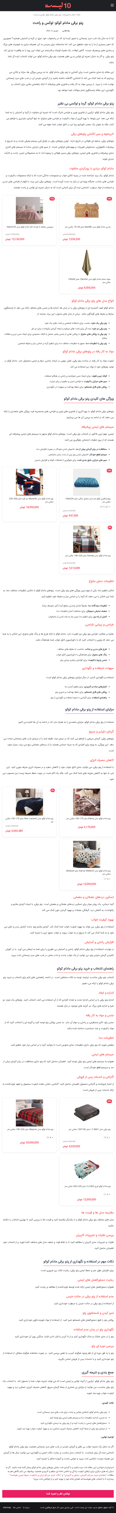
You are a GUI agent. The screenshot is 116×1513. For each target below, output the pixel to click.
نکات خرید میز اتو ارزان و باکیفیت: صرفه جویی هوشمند (35, 1475)
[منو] (112, 6)
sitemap (7, 1507)
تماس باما (17, 1507)
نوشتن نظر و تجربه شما (58, 1494)
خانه (79, 15)
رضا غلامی (66, 30)
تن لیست (83, 1507)
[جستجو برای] (3, 6)
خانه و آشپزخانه (69, 15)
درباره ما (26, 1507)
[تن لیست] (58, 5)
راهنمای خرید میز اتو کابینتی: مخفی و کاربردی (85, 1475)
